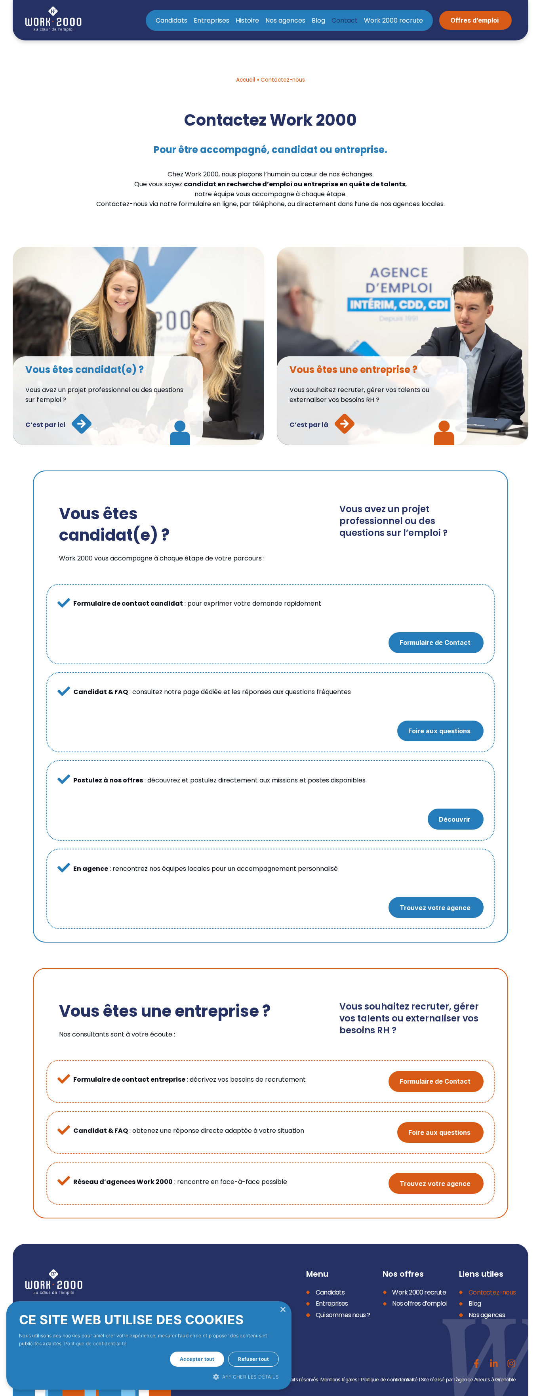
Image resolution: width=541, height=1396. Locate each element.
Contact (344, 20)
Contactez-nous (492, 1292)
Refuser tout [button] (253, 1359)
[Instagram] (511, 1363)
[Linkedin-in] (494, 1363)
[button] (149, 1376)
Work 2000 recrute (393, 20)
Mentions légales (338, 1379)
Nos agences (285, 20)
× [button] (283, 1310)
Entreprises (211, 20)
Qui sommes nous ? (343, 1315)
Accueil (245, 80)
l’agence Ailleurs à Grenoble (485, 1379)
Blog (318, 20)
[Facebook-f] (476, 1363)
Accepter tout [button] (197, 1359)
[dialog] (148, 1345)
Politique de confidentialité (389, 1379)
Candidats (171, 20)
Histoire (247, 20)
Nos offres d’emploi (419, 1303)
